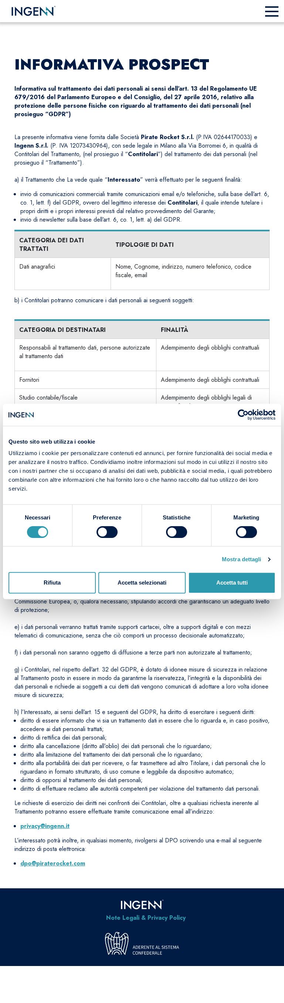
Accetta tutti (232, 582)
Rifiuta (52, 582)
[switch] (107, 532)
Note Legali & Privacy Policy (146, 917)
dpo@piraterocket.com (52, 863)
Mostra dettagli (241, 559)
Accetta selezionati (142, 582)
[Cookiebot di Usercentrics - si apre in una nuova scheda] (243, 414)
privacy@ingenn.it (45, 826)
